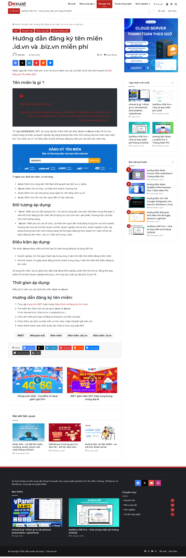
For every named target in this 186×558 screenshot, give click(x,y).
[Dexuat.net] (17, 4)
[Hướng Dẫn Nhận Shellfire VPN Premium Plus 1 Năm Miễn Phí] (137, 188)
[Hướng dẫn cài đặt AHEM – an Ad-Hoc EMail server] (101, 432)
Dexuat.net (52, 551)
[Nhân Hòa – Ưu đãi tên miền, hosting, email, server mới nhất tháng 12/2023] (28, 432)
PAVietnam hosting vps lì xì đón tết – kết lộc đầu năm (63, 445)
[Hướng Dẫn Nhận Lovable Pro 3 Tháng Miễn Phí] (163, 128)
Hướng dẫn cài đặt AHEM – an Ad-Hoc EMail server (101, 445)
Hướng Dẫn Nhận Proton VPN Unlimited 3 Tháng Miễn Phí (159, 173)
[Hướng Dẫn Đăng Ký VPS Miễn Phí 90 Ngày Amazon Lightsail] (137, 216)
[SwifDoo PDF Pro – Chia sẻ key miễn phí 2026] (163, 96)
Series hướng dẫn (61, 31)
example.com (48, 116)
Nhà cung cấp (86, 3)
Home (17, 24)
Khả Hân (21, 55)
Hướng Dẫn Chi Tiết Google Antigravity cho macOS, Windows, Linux (160, 201)
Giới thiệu (172, 11)
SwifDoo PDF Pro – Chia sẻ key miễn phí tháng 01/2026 (139, 139)
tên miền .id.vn (103, 335)
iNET (16, 31)
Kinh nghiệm (142, 3)
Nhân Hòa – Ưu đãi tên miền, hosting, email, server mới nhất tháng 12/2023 (27, 447)
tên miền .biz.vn (78, 335)
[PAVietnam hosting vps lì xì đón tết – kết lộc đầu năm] (65, 432)
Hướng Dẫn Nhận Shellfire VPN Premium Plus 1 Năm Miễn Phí (159, 187)
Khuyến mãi (104, 3)
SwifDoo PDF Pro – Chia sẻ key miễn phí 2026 (162, 107)
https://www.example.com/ (94, 120)
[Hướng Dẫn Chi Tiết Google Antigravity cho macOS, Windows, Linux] (137, 202)
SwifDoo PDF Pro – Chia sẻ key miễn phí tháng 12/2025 (159, 229)
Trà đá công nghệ (123, 3)
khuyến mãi (38, 335)
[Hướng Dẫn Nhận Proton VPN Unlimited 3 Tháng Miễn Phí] (137, 174)
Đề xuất (71, 3)
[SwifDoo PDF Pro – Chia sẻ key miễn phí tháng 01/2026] (139, 128)
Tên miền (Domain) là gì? (36, 104)
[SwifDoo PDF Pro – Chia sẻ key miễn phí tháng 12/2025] (137, 230)
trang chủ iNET (35, 304)
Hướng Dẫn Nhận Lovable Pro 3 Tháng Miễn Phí (161, 139)
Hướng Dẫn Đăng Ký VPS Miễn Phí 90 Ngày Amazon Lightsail (158, 215)
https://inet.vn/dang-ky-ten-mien (71, 304)
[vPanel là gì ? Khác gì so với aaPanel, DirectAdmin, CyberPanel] (139, 96)
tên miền (57, 335)
